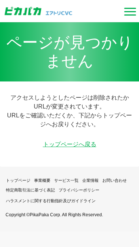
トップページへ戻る (69, 144)
